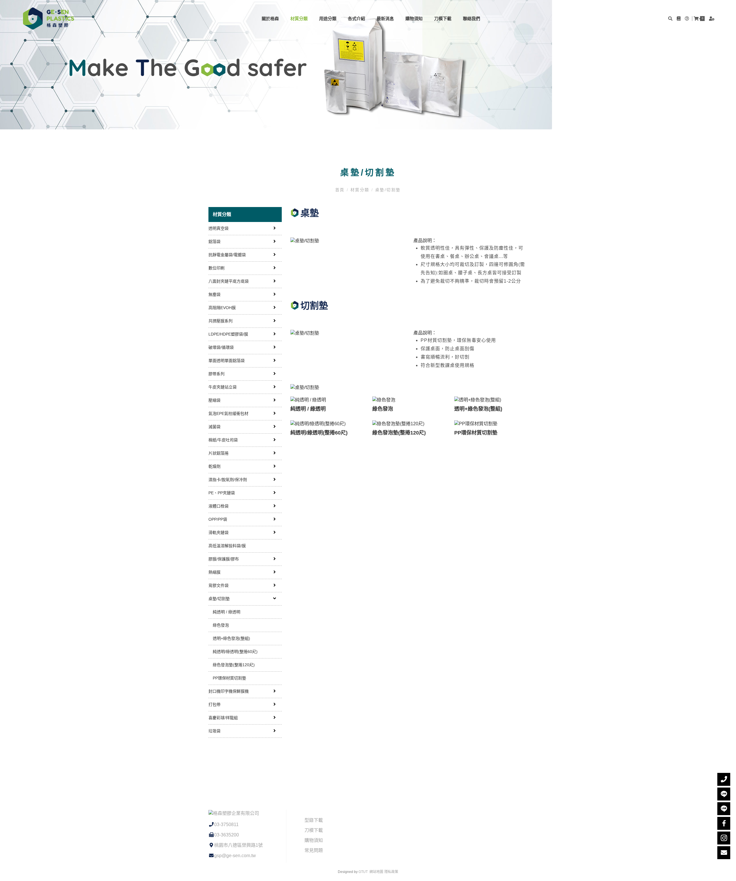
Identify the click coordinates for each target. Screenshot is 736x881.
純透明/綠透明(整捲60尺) (235, 651)
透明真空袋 (218, 228)
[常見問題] (687, 18)
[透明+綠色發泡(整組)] (491, 400)
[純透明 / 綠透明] (327, 400)
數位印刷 (216, 268)
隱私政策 (391, 872)
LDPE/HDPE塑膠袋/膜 (228, 334)
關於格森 (270, 18)
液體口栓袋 (218, 506)
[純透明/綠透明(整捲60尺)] (327, 423)
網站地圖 (376, 872)
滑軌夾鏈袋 (218, 532)
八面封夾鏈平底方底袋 (228, 281)
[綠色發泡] (409, 400)
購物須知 (414, 18)
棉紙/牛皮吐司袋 (223, 440)
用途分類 (327, 18)
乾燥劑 (214, 466)
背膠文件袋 (218, 585)
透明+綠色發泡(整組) (231, 638)
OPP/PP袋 (217, 519)
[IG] (723, 838)
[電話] (723, 779)
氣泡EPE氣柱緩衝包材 (228, 413)
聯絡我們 (471, 18)
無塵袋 (214, 294)
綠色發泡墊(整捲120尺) (234, 664)
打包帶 (214, 704)
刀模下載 (442, 18)
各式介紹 (356, 18)
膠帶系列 (216, 373)
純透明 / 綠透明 (226, 612)
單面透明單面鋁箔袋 (226, 360)
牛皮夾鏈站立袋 (222, 387)
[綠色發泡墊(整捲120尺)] (409, 423)
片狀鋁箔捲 (218, 453)
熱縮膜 (214, 572)
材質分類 (299, 18)
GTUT (363, 872)
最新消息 (385, 18)
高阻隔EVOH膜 (222, 307)
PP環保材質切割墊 (229, 678)
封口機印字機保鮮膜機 (228, 691)
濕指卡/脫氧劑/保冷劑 (227, 479)
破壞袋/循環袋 (221, 347)
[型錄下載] (679, 18)
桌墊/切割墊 (387, 189)
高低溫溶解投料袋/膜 (227, 545)
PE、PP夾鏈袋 (221, 493)
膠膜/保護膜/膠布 (223, 559)
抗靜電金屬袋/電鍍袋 (227, 254)
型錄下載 (313, 820)
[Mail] (723, 852)
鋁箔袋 (214, 241)
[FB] (723, 823)
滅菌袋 (214, 426)
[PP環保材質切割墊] (491, 423)
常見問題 (313, 850)
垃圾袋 (214, 731)
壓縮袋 (214, 400)
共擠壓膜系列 (220, 321)
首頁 (341, 189)
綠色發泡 (221, 625)
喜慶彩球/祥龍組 (223, 717)
